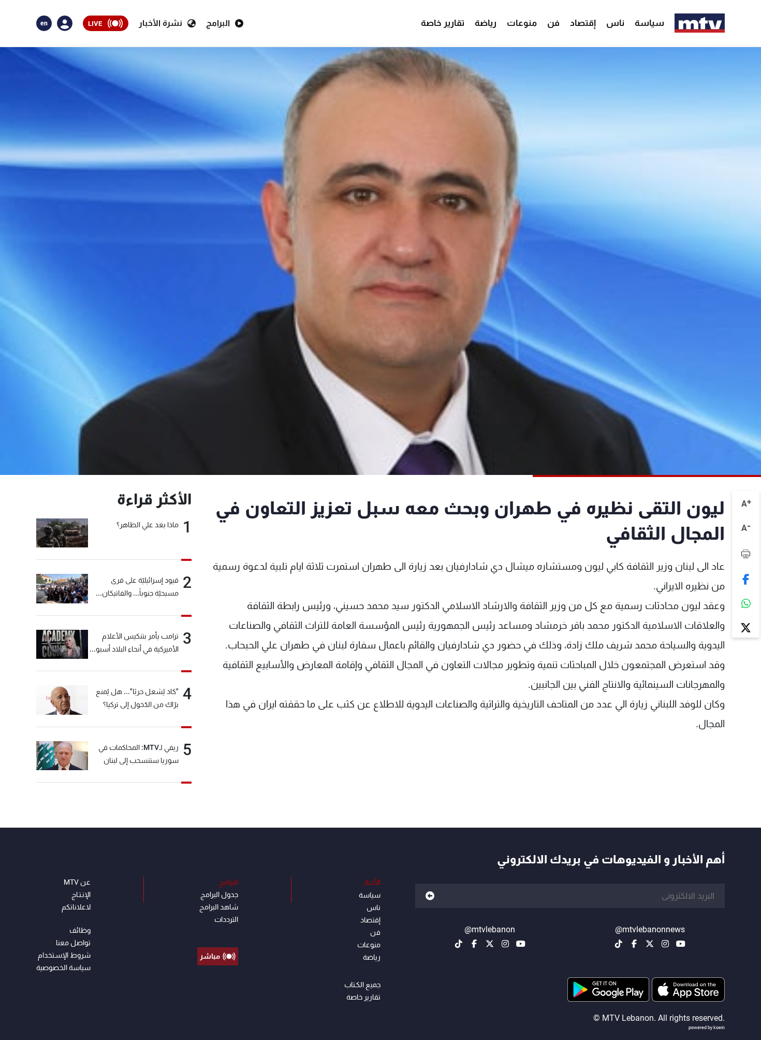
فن (553, 23)
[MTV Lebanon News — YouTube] (681, 943)
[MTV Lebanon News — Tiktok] (618, 943)
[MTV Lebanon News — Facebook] (634, 943)
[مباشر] (217, 933)
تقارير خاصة (442, 23)
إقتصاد (583, 23)
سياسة (649, 23)
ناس (615, 23)
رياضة (485, 23)
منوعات (522, 23)
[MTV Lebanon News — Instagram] (665, 943)
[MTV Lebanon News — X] (649, 943)
